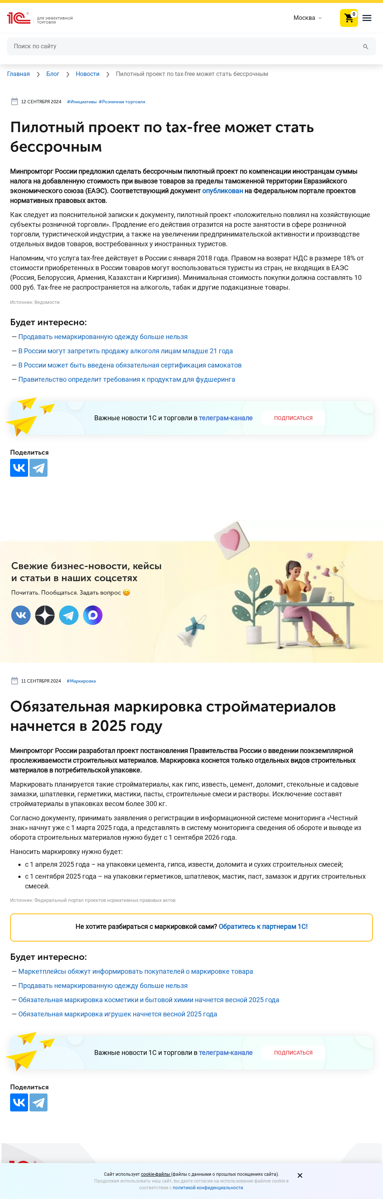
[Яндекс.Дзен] (45, 615)
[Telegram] (39, 468)
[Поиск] (365, 46)
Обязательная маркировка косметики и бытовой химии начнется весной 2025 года (148, 1000)
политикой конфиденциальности (208, 1187)
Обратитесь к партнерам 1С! (263, 926)
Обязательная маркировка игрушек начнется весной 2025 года (117, 1014)
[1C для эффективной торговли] (46, 18)
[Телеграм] (69, 615)
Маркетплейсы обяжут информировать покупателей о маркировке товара (135, 971)
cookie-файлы (156, 1174)
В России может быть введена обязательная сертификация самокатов (130, 365)
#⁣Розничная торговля (122, 101)
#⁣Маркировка (81, 681)
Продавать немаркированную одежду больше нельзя (103, 337)
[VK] (21, 615)
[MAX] (92, 615)
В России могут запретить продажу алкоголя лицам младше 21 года (125, 351)
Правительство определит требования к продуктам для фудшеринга (126, 379)
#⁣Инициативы (81, 101)
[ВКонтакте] (19, 468)
